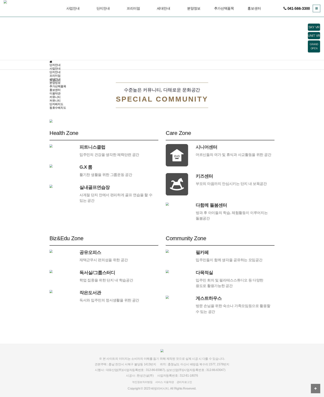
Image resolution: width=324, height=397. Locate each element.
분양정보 (193, 8)
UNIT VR (314, 35)
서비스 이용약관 (164, 382)
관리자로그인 (184, 382)
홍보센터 (254, 8)
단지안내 (103, 8)
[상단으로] (315, 388)
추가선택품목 (224, 8)
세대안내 (163, 8)
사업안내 (73, 8)
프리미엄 (133, 8)
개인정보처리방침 (142, 382)
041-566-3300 (298, 8)
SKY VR (314, 27)
